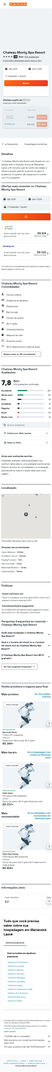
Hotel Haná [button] (7, 793)
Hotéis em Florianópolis (18, 962)
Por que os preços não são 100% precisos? (24, 1046)
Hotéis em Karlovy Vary (36, 1063)
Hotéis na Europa (35, 1061)
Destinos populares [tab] (15, 942)
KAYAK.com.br (12, 1061)
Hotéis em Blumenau (17, 997)
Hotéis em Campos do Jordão (20, 989)
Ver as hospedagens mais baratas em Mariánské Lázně (39, 755)
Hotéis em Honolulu (16, 974)
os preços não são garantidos (15, 1028)
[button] (5, 4)
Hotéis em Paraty (15, 1001)
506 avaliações (31, 56)
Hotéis (23, 1061)
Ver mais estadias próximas (43, 695)
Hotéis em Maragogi (16, 977)
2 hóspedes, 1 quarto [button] (15, 76)
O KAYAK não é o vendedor (17, 1036)
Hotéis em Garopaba (16, 981)
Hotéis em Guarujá (16, 966)
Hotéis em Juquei (15, 985)
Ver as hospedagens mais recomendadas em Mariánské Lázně (39, 816)
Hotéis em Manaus (16, 970)
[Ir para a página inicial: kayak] (18, 4)
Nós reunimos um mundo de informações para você (24, 1041)
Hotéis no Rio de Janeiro (18, 993)
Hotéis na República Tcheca (14, 1063)
